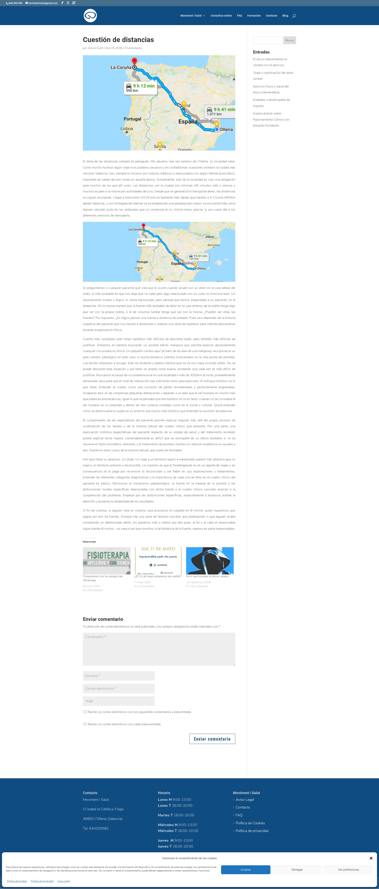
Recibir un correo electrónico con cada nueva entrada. (124, 724)
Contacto (271, 15)
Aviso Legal (63, 881)
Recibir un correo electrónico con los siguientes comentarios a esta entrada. (139, 712)
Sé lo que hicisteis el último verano (207, 576)
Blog (285, 15)
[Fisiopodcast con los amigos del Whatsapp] (106, 560)
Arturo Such (95, 48)
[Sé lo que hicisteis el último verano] (210, 560)
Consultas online (221, 15)
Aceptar (246, 870)
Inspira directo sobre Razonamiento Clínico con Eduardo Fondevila (271, 119)
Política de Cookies (17, 881)
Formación (254, 15)
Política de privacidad (42, 881)
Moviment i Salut (191, 15)
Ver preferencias (348, 870)
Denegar (297, 870)
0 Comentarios (133, 48)
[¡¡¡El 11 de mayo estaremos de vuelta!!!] (158, 560)
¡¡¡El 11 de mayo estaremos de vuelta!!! (157, 576)
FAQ (239, 15)
